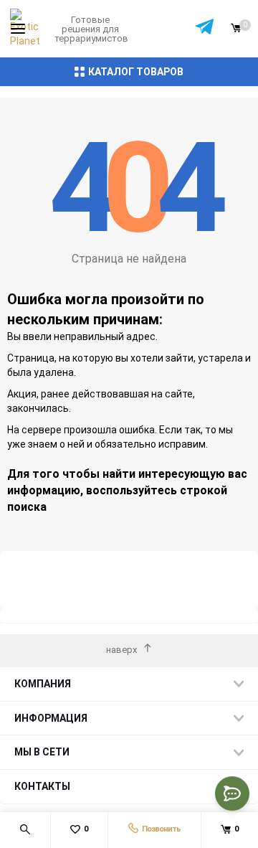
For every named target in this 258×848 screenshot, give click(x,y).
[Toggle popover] (232, 793)
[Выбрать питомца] (205, 29)
